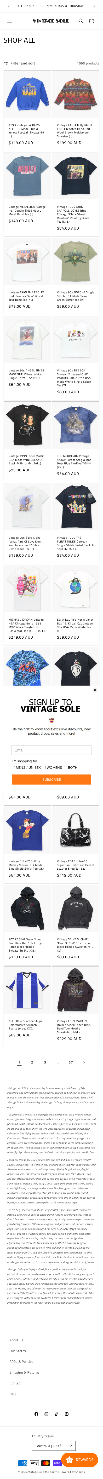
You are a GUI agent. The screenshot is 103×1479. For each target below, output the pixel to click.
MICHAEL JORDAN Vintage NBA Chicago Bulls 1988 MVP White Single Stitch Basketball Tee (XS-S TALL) (27, 625)
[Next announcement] (94, 6)
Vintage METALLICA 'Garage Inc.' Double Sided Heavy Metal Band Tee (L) (27, 210)
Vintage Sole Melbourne (43, 1472)
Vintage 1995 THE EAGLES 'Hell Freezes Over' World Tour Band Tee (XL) (27, 296)
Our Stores (18, 1350)
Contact (16, 1383)
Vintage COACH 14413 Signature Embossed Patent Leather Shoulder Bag (75, 865)
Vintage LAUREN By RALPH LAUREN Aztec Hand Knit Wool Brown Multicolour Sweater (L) (75, 130)
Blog (13, 1394)
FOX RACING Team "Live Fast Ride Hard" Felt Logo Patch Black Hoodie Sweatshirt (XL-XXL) (26, 944)
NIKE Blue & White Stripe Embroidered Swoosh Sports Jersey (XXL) (25, 1024)
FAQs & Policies (22, 1361)
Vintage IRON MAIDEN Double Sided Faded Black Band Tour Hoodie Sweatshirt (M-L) (74, 1026)
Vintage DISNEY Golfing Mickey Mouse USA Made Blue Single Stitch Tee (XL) (26, 865)
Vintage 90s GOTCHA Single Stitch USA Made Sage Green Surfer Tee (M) (75, 296)
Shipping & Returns (25, 1372)
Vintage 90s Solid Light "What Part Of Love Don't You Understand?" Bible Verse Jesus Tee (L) (25, 543)
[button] (9, 21)
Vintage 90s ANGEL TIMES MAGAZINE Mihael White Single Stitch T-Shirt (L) (26, 374)
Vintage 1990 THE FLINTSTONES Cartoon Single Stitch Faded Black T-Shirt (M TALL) (75, 543)
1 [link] (19, 1062)
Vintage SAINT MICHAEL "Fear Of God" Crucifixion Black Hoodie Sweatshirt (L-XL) (75, 944)
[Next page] (84, 1062)
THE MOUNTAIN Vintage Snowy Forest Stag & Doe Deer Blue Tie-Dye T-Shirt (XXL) (74, 461)
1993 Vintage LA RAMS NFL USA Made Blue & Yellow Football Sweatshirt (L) (26, 130)
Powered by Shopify (72, 1472)
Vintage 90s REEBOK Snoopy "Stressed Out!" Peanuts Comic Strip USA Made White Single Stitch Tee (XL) (74, 378)
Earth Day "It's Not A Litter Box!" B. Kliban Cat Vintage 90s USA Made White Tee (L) (75, 625)
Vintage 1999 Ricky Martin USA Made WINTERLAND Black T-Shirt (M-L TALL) (27, 459)
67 (71, 1062)
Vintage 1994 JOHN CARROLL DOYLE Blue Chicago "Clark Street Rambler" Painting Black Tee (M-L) (73, 214)
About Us (16, 1339)
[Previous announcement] (9, 6)
